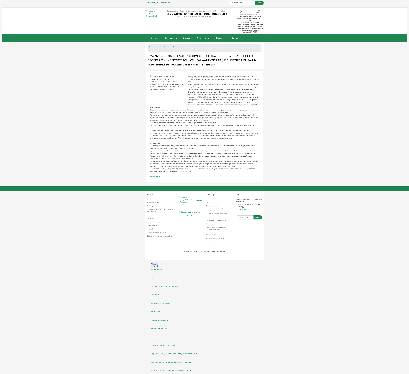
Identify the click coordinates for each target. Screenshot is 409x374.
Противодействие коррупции (157, 232)
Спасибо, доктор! (212, 224)
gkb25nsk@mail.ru (241, 209)
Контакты (236, 38)
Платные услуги (204, 38)
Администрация (152, 225)
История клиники (153, 202)
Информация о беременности (216, 238)
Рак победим (155, 311)
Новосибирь (155, 295)
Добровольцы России (159, 328)
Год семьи (154, 278)
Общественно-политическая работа (159, 236)
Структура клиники (153, 206)
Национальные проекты (159, 320)
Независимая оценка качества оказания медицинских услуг (216, 228)
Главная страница (155, 47)
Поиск (259, 3)
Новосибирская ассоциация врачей (164, 345)
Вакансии (150, 218)
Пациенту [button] (220, 38)
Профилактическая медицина (216, 213)
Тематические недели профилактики (164, 286)
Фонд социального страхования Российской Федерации (171, 362)
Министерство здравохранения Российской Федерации (171, 370)
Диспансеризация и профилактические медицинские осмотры (217, 208)
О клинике (167, 47)
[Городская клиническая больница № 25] (151, 13)
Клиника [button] (154, 38)
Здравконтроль (156, 269)
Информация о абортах (214, 242)
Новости (176, 47)
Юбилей (150, 229)
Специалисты (171, 38)
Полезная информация (214, 217)
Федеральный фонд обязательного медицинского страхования (174, 354)
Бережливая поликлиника (160, 303)
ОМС (208, 202)
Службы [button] (186, 38)
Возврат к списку (156, 176)
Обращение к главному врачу (216, 220)
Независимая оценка (154, 222)
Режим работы (211, 199)
